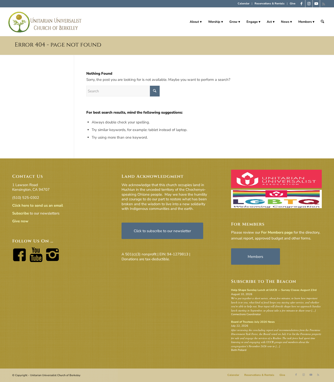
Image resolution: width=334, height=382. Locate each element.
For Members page (277, 232)
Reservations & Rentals (270, 3)
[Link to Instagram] (308, 3)
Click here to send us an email (37, 205)
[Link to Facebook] (301, 3)
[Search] (322, 22)
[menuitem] (243, 3)
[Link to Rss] (323, 3)
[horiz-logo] (45, 22)
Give (292, 3)
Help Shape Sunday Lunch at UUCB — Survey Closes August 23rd (274, 290)
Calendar (243, 3)
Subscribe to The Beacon (263, 281)
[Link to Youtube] (316, 3)
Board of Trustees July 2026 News (253, 322)
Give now (20, 221)
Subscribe (20, 213)
